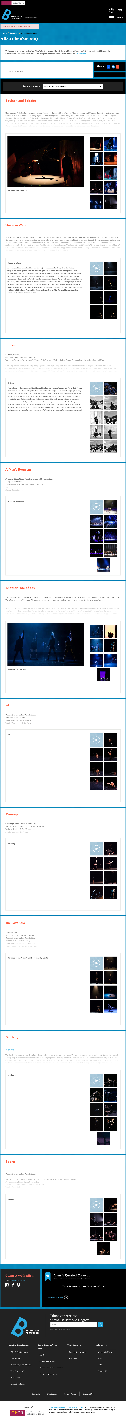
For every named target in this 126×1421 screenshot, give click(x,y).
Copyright (36, 1394)
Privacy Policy (70, 1394)
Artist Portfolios (19, 1345)
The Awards (74, 1345)
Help (100, 1365)
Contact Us (102, 1371)
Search (100, 1324)
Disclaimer (52, 1394)
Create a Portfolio (47, 1362)
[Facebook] (108, 66)
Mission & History (106, 1352)
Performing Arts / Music (21, 1365)
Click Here (81, 54)
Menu (121, 17)
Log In (42, 1355)
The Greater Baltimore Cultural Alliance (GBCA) (66, 1407)
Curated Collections (48, 1374)
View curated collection (55, 1297)
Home (4, 33)
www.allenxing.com (18, 1280)
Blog (100, 1358)
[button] (36, 26)
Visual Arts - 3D (17, 1378)
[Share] (117, 66)
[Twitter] (113, 66)
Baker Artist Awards (77, 1352)
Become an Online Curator (51, 1368)
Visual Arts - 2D (17, 1371)
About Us (102, 1345)
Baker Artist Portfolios (19, 14)
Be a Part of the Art (47, 1347)
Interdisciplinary (18, 1384)
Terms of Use (88, 1394)
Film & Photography (19, 1352)
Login (121, 10)
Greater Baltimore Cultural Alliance (13, 3)
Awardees (14, 33)
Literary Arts (16, 1358)
